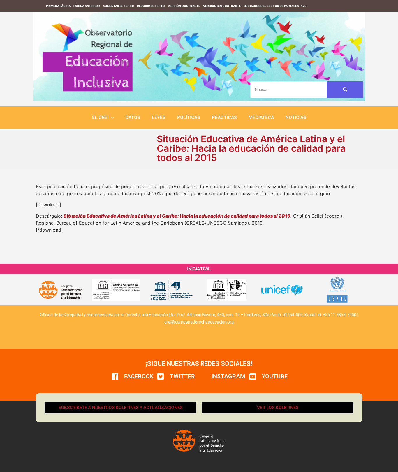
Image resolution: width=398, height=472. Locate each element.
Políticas (188, 117)
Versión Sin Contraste (222, 6)
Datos (132, 117)
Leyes (158, 117)
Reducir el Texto (151, 6)
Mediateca (261, 117)
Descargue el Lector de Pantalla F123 (275, 6)
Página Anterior (86, 6)
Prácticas (224, 117)
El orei (100, 117)
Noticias (296, 117)
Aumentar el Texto (118, 6)
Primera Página (58, 6)
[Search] (345, 89)
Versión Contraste (184, 6)
